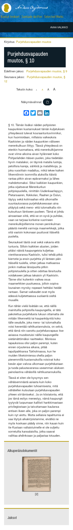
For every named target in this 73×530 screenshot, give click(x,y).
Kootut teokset (10, 16)
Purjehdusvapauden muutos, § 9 (46, 71)
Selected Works (53, 16)
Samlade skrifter (32, 16)
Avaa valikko (59, 27)
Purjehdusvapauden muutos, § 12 (34, 79)
